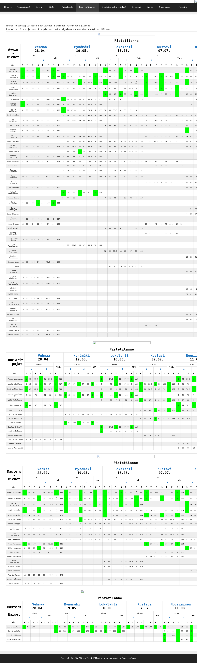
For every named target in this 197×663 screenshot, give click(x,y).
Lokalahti (123, 47)
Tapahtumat (23, 7)
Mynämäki (82, 47)
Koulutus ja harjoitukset (114, 7)
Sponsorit (136, 7)
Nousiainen (181, 604)
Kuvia (150, 7)
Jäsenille (183, 7)
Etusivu (8, 7)
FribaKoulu (67, 7)
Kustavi (164, 47)
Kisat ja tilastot (87, 7)
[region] (195, 1)
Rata (51, 7)
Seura (39, 7)
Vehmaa (41, 47)
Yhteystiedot (165, 7)
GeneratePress (129, 658)
